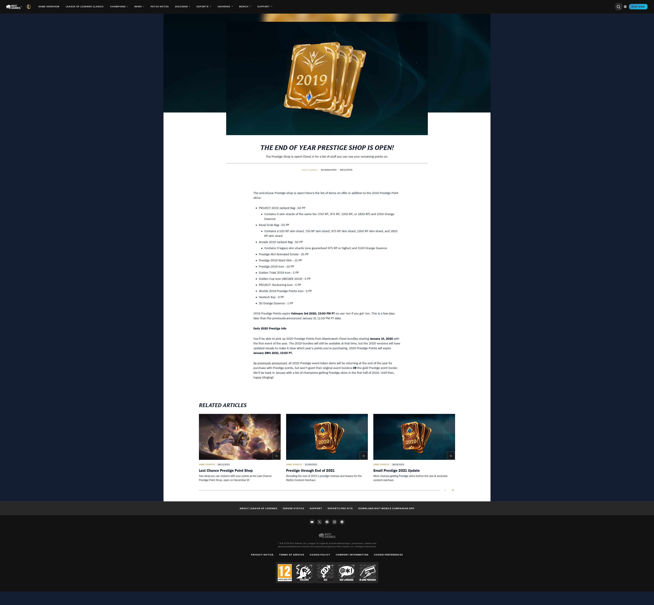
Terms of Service (291, 554)
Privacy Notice (262, 554)
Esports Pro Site (340, 508)
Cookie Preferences (388, 554)
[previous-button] (445, 490)
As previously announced (270, 363)
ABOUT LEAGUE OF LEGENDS (258, 508)
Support (316, 508)
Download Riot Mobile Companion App (386, 508)
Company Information (352, 554)
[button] (309, 170)
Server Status (293, 508)
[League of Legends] (29, 6)
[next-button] (452, 490)
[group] (327, 448)
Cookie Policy (320, 554)
